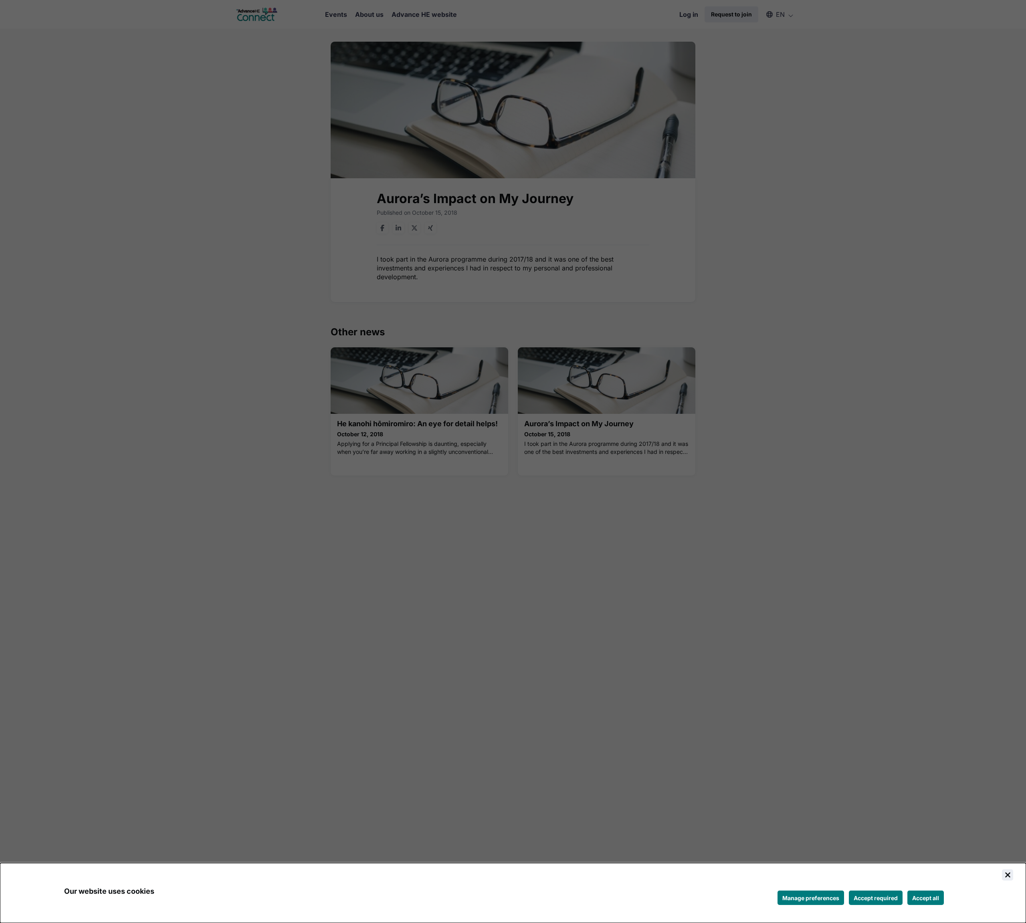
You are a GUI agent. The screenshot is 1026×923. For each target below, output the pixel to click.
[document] (513, 893)
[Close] (1007, 875)
